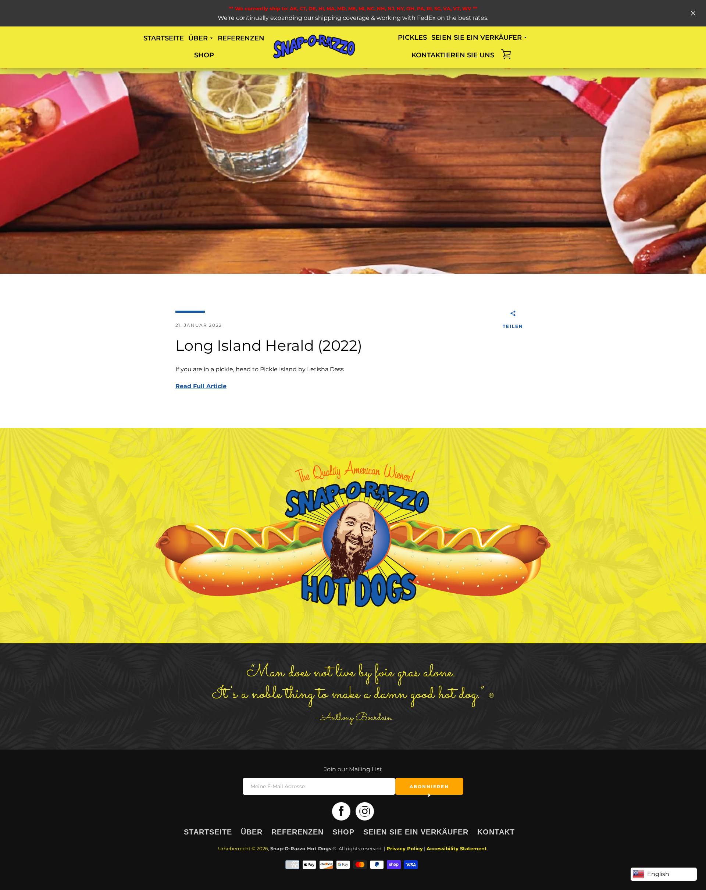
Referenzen (241, 38)
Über (252, 832)
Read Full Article (201, 386)
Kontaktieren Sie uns (452, 55)
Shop (204, 55)
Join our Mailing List (353, 769)
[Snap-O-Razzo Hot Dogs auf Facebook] (341, 811)
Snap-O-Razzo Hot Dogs (300, 848)
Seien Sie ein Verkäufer (415, 832)
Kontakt (496, 832)
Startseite (163, 38)
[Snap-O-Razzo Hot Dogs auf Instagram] (365, 811)
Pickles (412, 37)
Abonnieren (429, 786)
